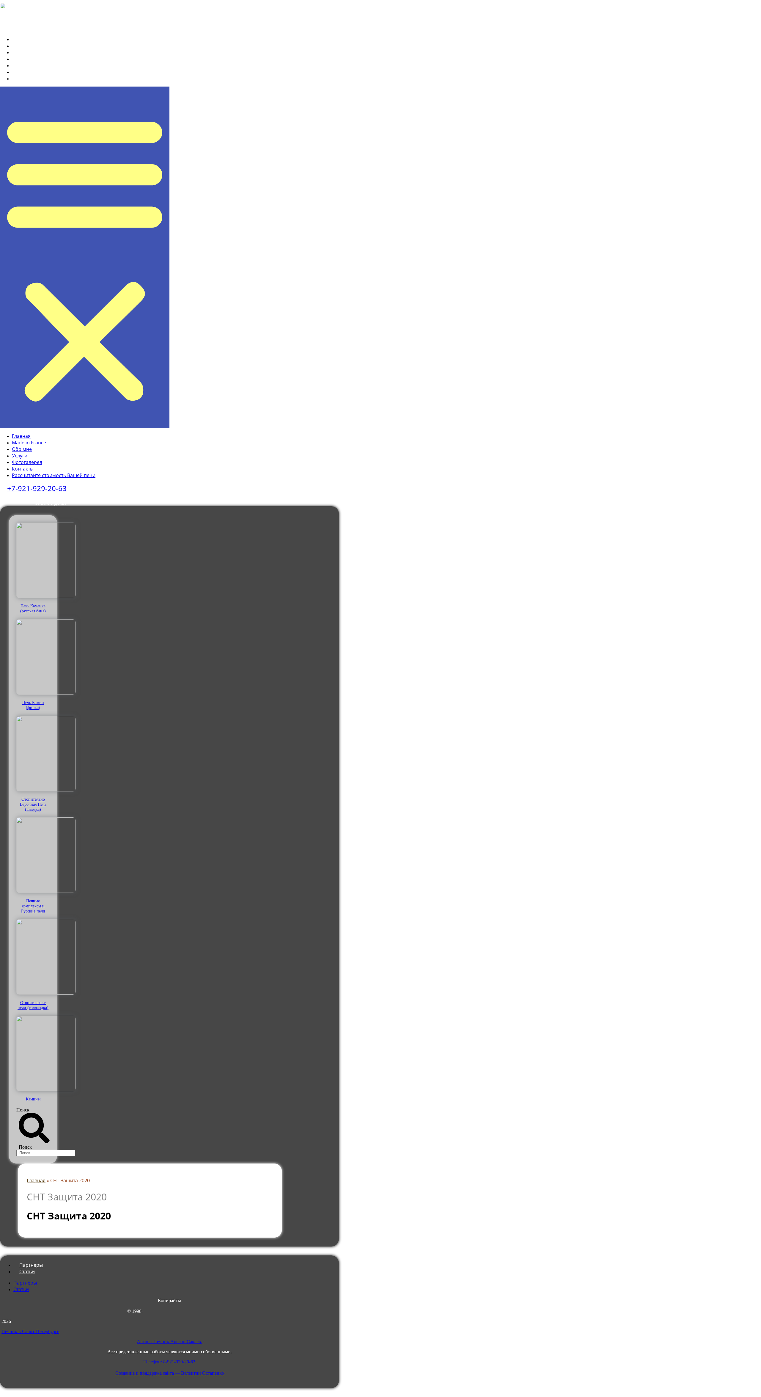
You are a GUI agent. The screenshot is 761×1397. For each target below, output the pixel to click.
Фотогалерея (31, 65)
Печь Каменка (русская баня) (33, 608)
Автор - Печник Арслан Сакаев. (169, 1341)
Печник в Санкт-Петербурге (30, 1331)
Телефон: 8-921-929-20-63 (169, 1361)
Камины (33, 1099)
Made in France (33, 46)
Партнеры (25, 1283)
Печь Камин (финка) (33, 705)
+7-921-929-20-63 (37, 488)
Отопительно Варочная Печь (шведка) (33, 804)
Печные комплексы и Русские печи (33, 906)
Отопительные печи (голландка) (33, 1005)
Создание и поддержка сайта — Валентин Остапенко (169, 1373)
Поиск (22, 1109)
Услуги (24, 59)
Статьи (27, 1271)
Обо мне (26, 52)
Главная (25, 39)
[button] (84, 257)
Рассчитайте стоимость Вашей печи (58, 78)
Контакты (27, 72)
